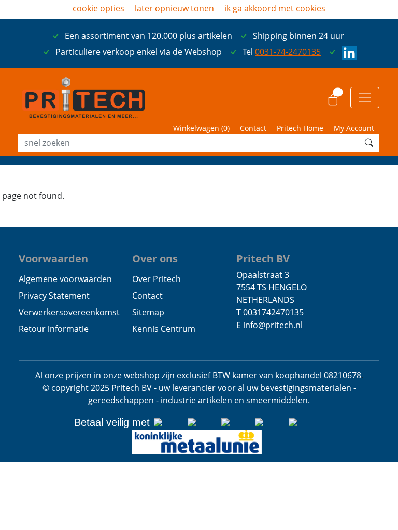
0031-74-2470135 (288, 51)
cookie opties (98, 8)
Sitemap (148, 312)
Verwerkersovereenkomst (69, 312)
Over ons (155, 258)
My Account (354, 128)
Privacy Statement (54, 295)
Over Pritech (156, 279)
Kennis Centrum (163, 328)
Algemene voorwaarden (65, 279)
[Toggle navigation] (364, 97)
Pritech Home (300, 128)
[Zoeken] (369, 143)
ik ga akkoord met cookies (274, 8)
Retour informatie (54, 328)
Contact (253, 128)
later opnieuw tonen (174, 8)
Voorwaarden (53, 258)
